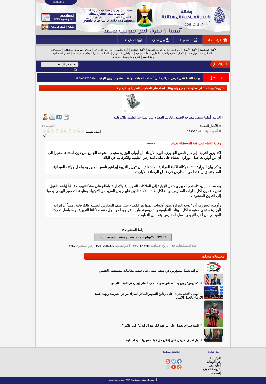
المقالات (98, 49)
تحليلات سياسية (83, 49)
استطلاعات (55, 49)
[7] (57, 130)
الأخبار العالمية (137, 49)
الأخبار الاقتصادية (61, 53)
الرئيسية (215, 358)
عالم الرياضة (206, 53)
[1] (83, 130)
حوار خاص (192, 53)
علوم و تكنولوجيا (131, 56)
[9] (48, 130)
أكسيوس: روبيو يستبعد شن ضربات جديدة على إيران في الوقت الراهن (155, 283)
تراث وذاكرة (89, 53)
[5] (65, 130)
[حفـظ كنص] (66, 119)
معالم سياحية (143, 53)
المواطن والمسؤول (123, 53)
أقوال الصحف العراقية (116, 49)
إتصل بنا (216, 372)
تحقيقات (68, 49)
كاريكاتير (116, 56)
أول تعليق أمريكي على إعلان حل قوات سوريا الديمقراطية (162, 340)
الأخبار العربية (155, 49)
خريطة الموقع (212, 369)
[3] (74, 130)
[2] (78, 130)
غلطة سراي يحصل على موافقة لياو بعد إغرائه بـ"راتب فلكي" (160, 325)
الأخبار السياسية (208, 49)
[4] (70, 130)
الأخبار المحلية (209, 125)
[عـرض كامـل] (213, 271)
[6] (61, 130)
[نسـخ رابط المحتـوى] (123, 229)
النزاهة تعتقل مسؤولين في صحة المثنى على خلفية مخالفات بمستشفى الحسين (149, 270)
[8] (53, 130)
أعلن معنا (215, 365)
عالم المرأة (104, 53)
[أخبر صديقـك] (45, 119)
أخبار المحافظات (173, 49)
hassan (192, 131)
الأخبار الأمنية (190, 49)
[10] (44, 130)
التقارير (156, 53)
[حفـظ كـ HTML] (59, 119)
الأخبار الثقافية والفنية (173, 53)
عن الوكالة (214, 361)
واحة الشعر (148, 56)
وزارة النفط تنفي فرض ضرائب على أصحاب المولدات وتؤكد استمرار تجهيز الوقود (149, 78)
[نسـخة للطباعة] (52, 119)
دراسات (76, 53)
